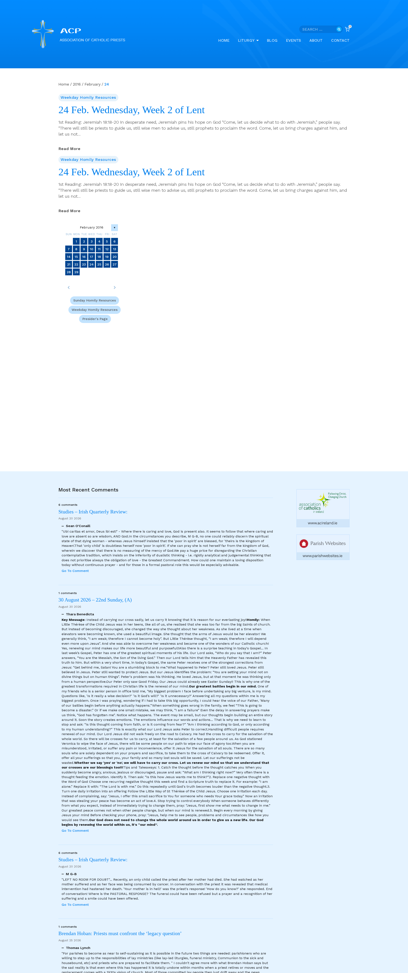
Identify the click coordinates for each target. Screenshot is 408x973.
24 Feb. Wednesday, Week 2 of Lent (131, 110)
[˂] (68, 287)
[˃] (114, 287)
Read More (69, 149)
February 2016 (91, 227)
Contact (340, 40)
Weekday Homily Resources (88, 97)
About (316, 40)
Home (224, 40)
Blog (272, 40)
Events (293, 40)
